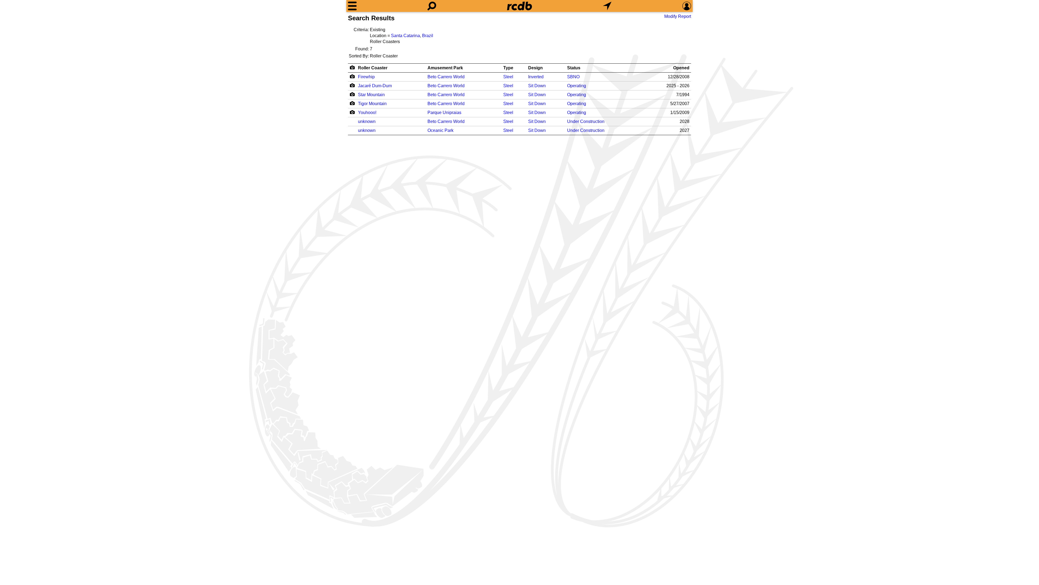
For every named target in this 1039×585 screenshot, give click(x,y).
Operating (576, 85)
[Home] (519, 6)
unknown (367, 121)
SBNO (573, 76)
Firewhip (366, 76)
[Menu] (352, 6)
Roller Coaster (372, 68)
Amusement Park (445, 68)
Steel (508, 76)
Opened (681, 68)
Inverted (536, 76)
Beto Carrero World (446, 76)
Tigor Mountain (372, 103)
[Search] (432, 6)
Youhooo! (367, 112)
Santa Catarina (405, 35)
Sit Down (537, 85)
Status (573, 68)
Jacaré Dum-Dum (375, 85)
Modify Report (677, 16)
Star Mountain (371, 94)
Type (508, 68)
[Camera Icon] (352, 76)
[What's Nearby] (607, 6)
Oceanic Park (440, 130)
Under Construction (585, 121)
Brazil (427, 35)
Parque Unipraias (444, 112)
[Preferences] (686, 6)
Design (535, 68)
